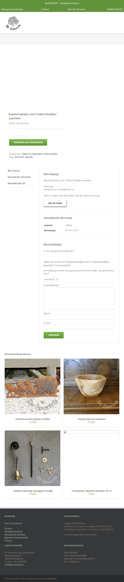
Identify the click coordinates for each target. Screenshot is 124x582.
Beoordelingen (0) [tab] (16, 183)
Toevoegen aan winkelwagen (28, 142)
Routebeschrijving (13, 531)
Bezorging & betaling (15, 534)
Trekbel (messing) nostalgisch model (32, 490)
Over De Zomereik (13, 523)
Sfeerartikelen (51, 154)
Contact (8, 528)
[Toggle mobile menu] (118, 16)
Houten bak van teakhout (91, 419)
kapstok (29, 157)
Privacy (8, 540)
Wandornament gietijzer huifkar (32, 419)
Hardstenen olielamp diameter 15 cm (92, 490)
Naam (47, 313)
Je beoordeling (52, 285)
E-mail (48, 323)
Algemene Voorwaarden (16, 537)
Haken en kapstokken (32, 154)
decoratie (19, 157)
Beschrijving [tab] (14, 170)
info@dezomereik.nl (69, 3)
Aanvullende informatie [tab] (19, 177)
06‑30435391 (51, 3)
